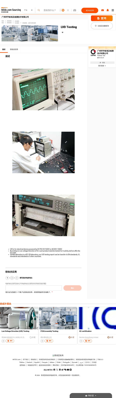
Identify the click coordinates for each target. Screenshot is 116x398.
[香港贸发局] (58, 355)
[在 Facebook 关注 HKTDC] (54, 370)
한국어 (87, 362)
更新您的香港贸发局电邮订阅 (85, 359)
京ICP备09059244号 (67, 365)
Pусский (74, 362)
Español (37, 362)
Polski (59, 362)
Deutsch (29, 362)
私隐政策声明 (32, 365)
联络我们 (34, 359)
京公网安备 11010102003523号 (86, 365)
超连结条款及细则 (45, 365)
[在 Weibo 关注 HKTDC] (62, 370)
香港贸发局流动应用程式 (47, 359)
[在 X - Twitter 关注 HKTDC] (57, 370)
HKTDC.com (17, 359)
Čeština (21, 362)
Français (44, 362)
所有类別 (9, 21)
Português (66, 362)
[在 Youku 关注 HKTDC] (71, 370)
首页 (3, 21)
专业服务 (17, 21)
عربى (81, 362)
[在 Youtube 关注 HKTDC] (68, 370)
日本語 (94, 362)
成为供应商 (90, 10)
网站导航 (56, 365)
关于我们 (26, 359)
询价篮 (91, 395)
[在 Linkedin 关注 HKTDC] (60, 370)
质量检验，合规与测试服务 (29, 23)
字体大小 (100, 359)
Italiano (52, 362)
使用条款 (22, 365)
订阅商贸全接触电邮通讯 (66, 359)
